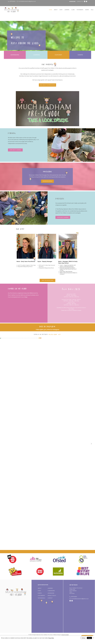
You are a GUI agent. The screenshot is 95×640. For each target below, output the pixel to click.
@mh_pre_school (45, 329)
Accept (89, 638)
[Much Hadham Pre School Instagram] (84, 1)
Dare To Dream (65, 634)
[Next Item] (91, 443)
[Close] (93, 638)
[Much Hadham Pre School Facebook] (86, 1)
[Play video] (47, 108)
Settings (83, 638)
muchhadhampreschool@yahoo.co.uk (27, 1)
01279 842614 (12, 1)
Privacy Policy (51, 638)
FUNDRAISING (51, 590)
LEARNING (50, 588)
